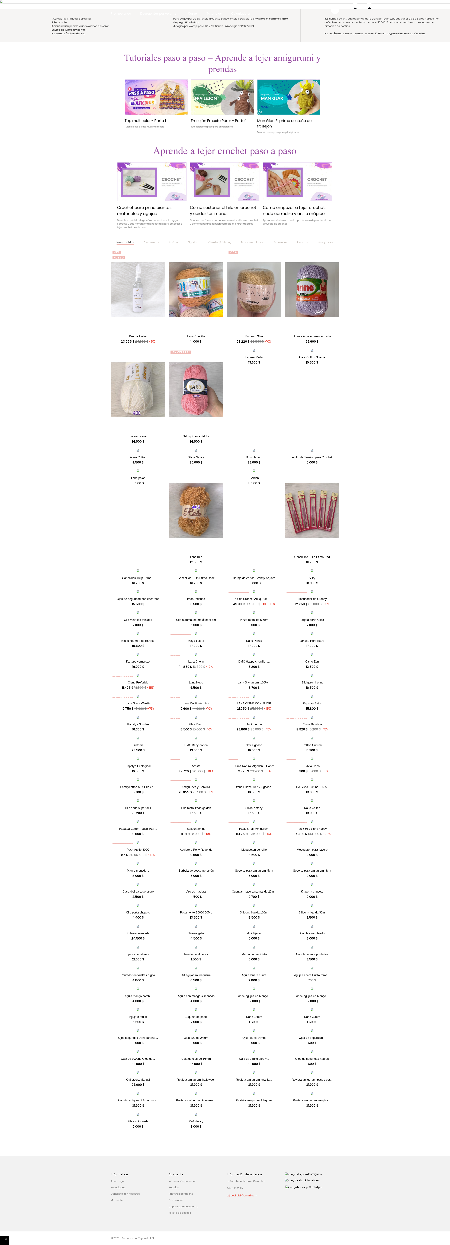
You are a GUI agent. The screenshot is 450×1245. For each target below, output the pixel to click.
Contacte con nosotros (125, 1194)
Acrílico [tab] (173, 242)
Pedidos (174, 1187)
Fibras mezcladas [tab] (252, 242)
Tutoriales (214, 13)
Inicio (115, 6)
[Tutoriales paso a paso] (225, 94)
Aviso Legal (117, 1181)
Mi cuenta (117, 1200)
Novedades (118, 1187)
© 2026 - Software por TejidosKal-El (132, 1238)
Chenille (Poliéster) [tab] (219, 242)
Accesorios (168, 6)
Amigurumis (199, 6)
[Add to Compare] (138, 334)
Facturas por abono (181, 1194)
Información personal (182, 1181)
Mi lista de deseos (180, 1213)
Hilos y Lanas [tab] (325, 242)
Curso (192, 13)
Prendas (224, 6)
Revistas (249, 6)
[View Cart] (335, 9)
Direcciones (176, 1200)
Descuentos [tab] (151, 242)
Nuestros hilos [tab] (125, 242)
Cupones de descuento (183, 1206)
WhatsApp (315, 1187)
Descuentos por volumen (159, 13)
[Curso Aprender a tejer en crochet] (225, 191)
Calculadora (240, 13)
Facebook (312, 1180)
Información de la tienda (244, 1174)
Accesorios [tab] (280, 242)
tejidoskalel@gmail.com (242, 1195)
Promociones (121, 13)
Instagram (315, 1174)
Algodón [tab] (193, 242)
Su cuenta (176, 1174)
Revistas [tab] (302, 242)
